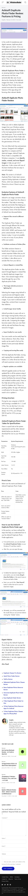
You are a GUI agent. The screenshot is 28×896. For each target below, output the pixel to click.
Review (3, 7)
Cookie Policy (5, 877)
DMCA (11, 877)
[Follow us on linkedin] (8, 885)
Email (4, 846)
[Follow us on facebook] (2, 885)
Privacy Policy (5, 881)
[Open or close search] (25, 2)
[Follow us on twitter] (5, 885)
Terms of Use (17, 879)
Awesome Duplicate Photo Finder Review (13, 694)
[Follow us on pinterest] (10, 885)
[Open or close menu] (3, 2)
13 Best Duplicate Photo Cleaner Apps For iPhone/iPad (13, 712)
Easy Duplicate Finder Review (12, 698)
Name (4, 838)
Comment (5, 818)
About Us (11, 879)
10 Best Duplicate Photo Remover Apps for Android (14, 707)
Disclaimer (17, 877)
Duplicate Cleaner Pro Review (12, 673)
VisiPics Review (8, 679)
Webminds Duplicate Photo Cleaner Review (14, 683)
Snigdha (4, 20)
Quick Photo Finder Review (12, 676)
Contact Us (4, 879)
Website (4, 854)
